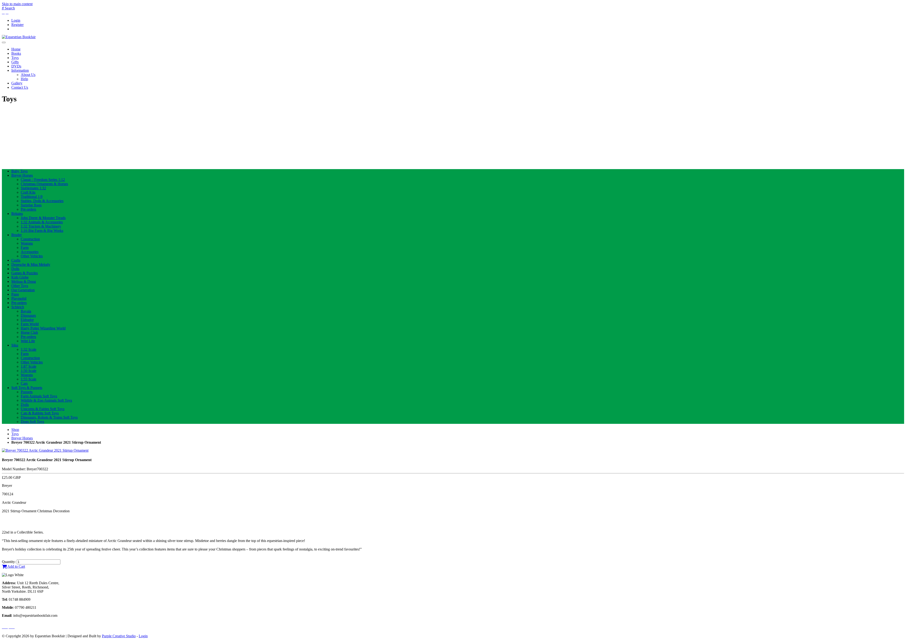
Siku (14, 345)
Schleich (17, 307)
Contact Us (19, 87)
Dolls (15, 269)
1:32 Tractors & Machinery (41, 226)
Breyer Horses (22, 175)
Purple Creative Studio (119, 636)
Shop (15, 430)
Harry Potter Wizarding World (43, 328)
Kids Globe (20, 277)
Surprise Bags (31, 205)
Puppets (27, 392)
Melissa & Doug (23, 281)
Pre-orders (28, 209)
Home (16, 49)
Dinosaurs (28, 315)
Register (17, 25)
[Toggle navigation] (4, 42)
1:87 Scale (28, 366)
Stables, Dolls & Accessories (42, 201)
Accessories (29, 252)
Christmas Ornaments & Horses (44, 184)
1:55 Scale (28, 379)
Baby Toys (19, 171)
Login (15, 20)
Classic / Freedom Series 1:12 (43, 180)
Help (24, 79)
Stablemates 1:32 (33, 188)
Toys (15, 58)
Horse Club (29, 332)
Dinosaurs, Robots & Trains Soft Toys (49, 417)
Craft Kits (28, 192)
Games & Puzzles (24, 273)
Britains (17, 214)
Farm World (30, 324)
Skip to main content (17, 4)
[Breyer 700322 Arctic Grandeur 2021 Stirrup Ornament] (45, 450)
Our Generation (23, 290)
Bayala (26, 311)
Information (20, 70)
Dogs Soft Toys (32, 422)
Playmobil (18, 298)
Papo (15, 294)
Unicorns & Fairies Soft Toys (42, 409)
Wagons (27, 243)
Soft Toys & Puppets (26, 388)
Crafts (15, 260)
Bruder (16, 235)
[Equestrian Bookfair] (19, 37)
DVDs (16, 66)
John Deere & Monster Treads (43, 218)
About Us (28, 75)
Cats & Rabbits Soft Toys (40, 413)
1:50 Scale (28, 371)
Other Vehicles (32, 256)
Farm (25, 248)
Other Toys (19, 286)
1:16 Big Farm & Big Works (42, 231)
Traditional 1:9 (31, 197)
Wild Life (28, 341)
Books (16, 53)
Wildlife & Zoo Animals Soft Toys (46, 400)
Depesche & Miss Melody (30, 265)
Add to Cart (16, 566)
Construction (30, 239)
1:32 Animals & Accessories (42, 222)
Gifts (15, 62)
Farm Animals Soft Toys (39, 396)
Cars (24, 383)
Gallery (16, 83)
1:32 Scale (28, 349)
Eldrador (27, 320)
